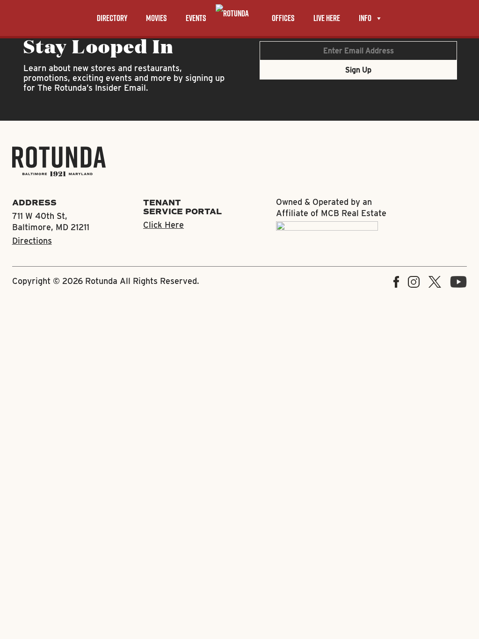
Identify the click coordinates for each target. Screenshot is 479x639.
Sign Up (358, 69)
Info (365, 18)
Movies (156, 18)
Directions (32, 241)
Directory (112, 18)
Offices (283, 18)
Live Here (326, 18)
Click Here (163, 225)
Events (196, 18)
